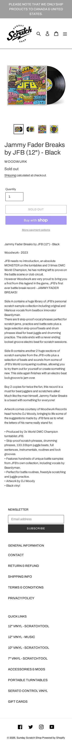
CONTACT (16, 555)
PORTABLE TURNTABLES (28, 680)
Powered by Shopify (53, 737)
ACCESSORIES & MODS (26, 669)
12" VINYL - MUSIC (21, 637)
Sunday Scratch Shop (29, 737)
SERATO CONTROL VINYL (28, 690)
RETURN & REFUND (23, 565)
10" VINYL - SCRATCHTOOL (28, 647)
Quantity (10, 189)
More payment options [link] (36, 229)
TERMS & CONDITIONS (26, 587)
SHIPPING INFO (20, 576)
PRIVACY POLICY (21, 598)
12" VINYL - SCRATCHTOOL (28, 626)
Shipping (10, 175)
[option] (18, 129)
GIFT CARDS (18, 701)
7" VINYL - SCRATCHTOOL (28, 658)
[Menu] (65, 33)
